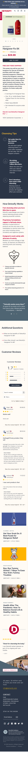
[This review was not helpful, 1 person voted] (23, 469)
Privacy (20, 746)
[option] (14, 26)
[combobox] (18, 401)
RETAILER (6, 705)
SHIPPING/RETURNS (10, 699)
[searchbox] (12, 392)
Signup (18, 717)
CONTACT (6, 694)
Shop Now (1, 16)
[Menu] (24, 10)
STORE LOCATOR (9, 703)
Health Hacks (7, 565)
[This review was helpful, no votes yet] (20, 425)
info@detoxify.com (10, 688)
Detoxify (11, 744)
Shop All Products (10, 670)
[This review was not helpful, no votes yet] (23, 425)
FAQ (4, 697)
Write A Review (16, 385)
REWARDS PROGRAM (11, 701)
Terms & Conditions (11, 746)
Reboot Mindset (8, 602)
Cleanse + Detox (8, 530)
